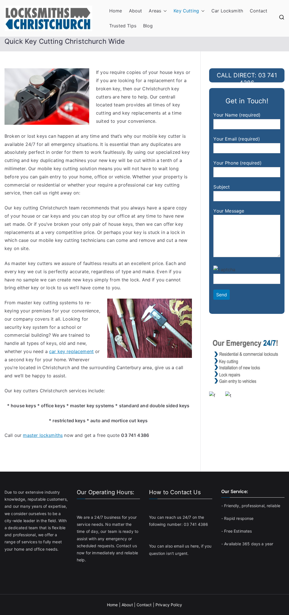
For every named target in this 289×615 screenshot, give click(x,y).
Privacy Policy (169, 604)
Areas (155, 11)
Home (115, 11)
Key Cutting (186, 11)
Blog (148, 26)
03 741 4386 (196, 524)
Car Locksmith (227, 11)
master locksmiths (43, 435)
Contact (258, 11)
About (135, 11)
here (195, 546)
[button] (164, 11)
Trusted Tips (122, 26)
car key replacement (71, 351)
